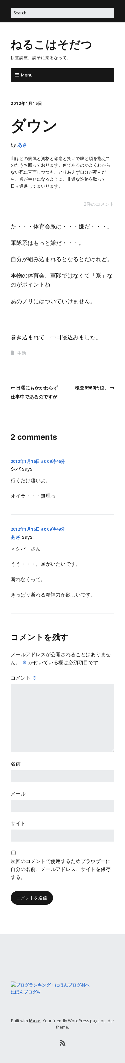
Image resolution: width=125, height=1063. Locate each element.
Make (35, 1021)
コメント (24, 677)
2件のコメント (99, 204)
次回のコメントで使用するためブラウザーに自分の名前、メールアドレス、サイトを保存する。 (61, 869)
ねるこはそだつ (51, 44)
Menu (27, 75)
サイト (18, 823)
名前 (16, 763)
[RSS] (62, 1043)
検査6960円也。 (92, 387)
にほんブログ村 (26, 992)
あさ (22, 144)
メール (18, 793)
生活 (21, 353)
